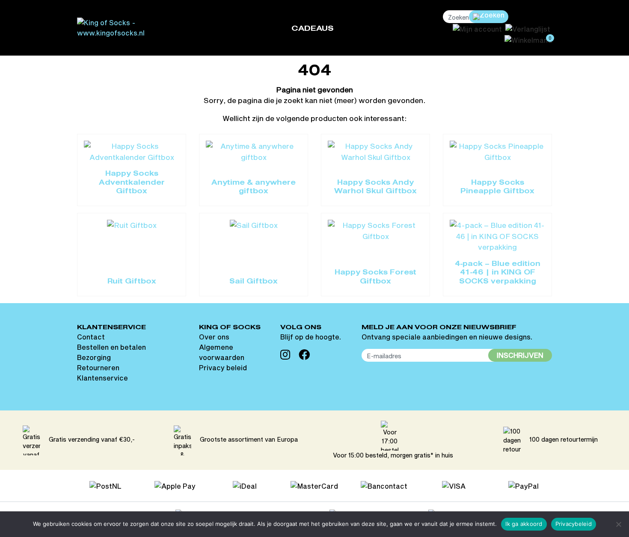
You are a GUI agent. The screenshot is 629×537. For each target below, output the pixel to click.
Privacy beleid (223, 367)
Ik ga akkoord (523, 523)
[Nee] (618, 524)
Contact (91, 337)
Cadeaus (312, 29)
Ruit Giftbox (131, 282)
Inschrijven (520, 355)
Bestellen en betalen (111, 347)
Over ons (214, 337)
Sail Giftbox (253, 282)
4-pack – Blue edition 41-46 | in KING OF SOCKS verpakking (497, 273)
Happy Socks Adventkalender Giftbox (132, 183)
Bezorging (94, 357)
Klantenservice (102, 378)
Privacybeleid (573, 523)
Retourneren (98, 367)
